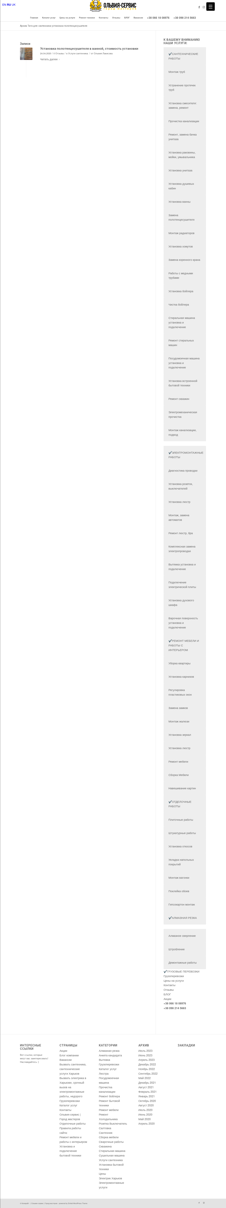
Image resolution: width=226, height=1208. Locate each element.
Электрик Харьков (110, 1178)
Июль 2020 (145, 1110)
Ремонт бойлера (109, 1096)
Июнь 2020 (145, 1114)
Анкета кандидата (110, 1055)
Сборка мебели (109, 1137)
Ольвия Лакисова (103, 53)
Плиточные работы (181, 819)
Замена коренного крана (184, 260)
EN (4, 4)
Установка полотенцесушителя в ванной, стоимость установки (89, 48)
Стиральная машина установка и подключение (182, 322)
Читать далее (49, 59)
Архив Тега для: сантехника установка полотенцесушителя (53, 25)
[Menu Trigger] (210, 6)
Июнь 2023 (145, 1055)
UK (14, 4)
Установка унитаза (180, 170)
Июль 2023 (145, 1051)
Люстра (104, 1073)
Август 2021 (146, 1087)
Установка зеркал (180, 735)
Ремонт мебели (178, 761)
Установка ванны (179, 201)
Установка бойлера (181, 291)
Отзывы (169, 990)
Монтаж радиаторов (181, 233)
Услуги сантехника (78, 53)
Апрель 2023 (146, 1060)
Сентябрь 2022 (148, 1073)
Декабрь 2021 (147, 1082)
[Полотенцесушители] (26, 54)
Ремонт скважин (179, 399)
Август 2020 (146, 1105)
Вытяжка (104, 1060)
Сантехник (105, 1133)
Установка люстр (179, 502)
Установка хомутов (181, 246)
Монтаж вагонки (179, 877)
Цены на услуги (174, 980)
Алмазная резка (109, 1051)
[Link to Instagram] (203, 7)
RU (9, 5)
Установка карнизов (181, 676)
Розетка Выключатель (113, 1123)
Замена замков (178, 708)
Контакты (169, 985)
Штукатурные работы (182, 833)
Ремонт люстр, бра (181, 533)
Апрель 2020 (146, 1123)
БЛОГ (167, 994)
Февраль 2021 (147, 1091)
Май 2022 (144, 1078)
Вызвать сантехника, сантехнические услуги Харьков (72, 1068)
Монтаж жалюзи (179, 721)
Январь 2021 (146, 1096)
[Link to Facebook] (199, 7)
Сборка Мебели (179, 775)
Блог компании (69, 1055)
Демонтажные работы (183, 962)
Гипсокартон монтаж (182, 904)
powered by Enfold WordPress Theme (73, 1203)
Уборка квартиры (179, 663)
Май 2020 (144, 1119)
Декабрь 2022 (147, 1064)
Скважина (105, 1146)
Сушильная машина (112, 1155)
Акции (167, 999)
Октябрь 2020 (147, 1101)
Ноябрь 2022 (146, 1069)
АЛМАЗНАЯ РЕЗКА (184, 918)
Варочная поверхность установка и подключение (183, 622)
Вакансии (65, 1060)
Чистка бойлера (179, 304)
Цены (102, 1173)
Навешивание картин (182, 788)
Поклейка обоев (179, 891)
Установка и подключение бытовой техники (70, 1150)
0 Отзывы (59, 53)
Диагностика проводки (183, 470)
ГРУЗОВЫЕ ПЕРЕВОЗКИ (183, 971)
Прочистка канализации (184, 121)
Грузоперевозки (174, 976)
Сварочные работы (111, 1142)
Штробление (177, 949)
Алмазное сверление (182, 936)
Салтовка (105, 1128)
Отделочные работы (72, 1123)
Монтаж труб (177, 72)
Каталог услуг (68, 1105)
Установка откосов (180, 846)
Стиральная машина (112, 1151)
